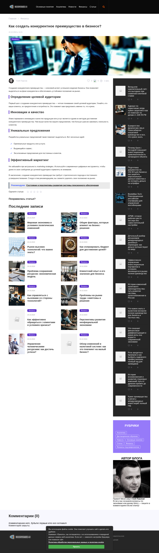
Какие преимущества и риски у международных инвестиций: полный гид (137, 401)
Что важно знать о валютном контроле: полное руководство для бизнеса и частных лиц (137, 313)
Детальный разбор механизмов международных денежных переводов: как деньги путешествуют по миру (138, 242)
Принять (76, 547)
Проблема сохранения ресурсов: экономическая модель (41, 274)
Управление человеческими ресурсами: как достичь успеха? (40, 348)
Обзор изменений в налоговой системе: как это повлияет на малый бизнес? (93, 348)
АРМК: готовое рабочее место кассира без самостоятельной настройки (136, 220)
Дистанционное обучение (127, 436)
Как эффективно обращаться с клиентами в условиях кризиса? (41, 322)
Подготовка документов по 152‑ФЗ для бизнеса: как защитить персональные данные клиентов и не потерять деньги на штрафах (137, 175)
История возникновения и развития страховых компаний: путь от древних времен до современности (137, 380)
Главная (12, 19)
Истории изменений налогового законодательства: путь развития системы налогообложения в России (137, 291)
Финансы (83, 7)
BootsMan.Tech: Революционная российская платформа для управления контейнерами (135, 199)
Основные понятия (45, 7)
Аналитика (61, 7)
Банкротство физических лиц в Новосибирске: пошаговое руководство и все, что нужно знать (136, 131)
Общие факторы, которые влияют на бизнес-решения (94, 225)
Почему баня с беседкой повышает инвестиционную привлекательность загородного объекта (137, 152)
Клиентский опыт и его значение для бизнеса (92, 272)
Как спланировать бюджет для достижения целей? (94, 248)
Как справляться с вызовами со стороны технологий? (39, 298)
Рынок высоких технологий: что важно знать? (40, 250)
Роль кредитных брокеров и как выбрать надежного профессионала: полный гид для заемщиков (137, 358)
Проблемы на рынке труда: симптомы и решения (91, 298)
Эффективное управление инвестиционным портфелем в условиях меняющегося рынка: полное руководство (138, 267)
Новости (72, 7)
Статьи (93, 7)
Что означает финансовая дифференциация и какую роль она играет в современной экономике (137, 335)
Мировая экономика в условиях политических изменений (40, 225)
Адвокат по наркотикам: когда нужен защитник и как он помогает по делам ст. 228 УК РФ (138, 110)
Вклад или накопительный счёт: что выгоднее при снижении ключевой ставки (137, 91)
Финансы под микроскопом (128, 447)
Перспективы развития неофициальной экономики (92, 322)
